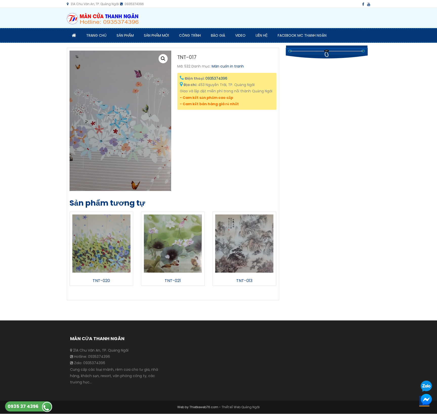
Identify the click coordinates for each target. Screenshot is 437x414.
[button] (163, 58)
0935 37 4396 (23, 406)
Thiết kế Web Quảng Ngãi (241, 407)
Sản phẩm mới (156, 35)
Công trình (190, 35)
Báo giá (218, 35)
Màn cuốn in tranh (228, 66)
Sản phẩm (125, 35)
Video (240, 35)
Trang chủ (96, 35)
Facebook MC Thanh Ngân (302, 35)
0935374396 (216, 78)
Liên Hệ (262, 35)
